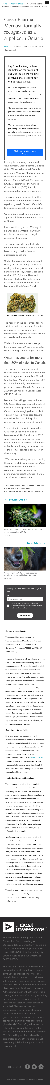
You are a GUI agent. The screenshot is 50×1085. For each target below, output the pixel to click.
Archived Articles (18, 3)
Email (9, 595)
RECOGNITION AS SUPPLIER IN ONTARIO (23, 491)
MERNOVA (15, 485)
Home (4, 3)
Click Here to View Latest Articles (25, 152)
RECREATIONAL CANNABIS (17, 488)
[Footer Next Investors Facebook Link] (27, 1066)
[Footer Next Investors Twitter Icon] (34, 1066)
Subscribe (25, 615)
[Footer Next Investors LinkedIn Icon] (41, 1066)
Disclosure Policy (36, 758)
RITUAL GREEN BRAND (33, 485)
